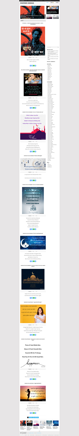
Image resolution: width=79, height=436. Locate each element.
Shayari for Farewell (50, 116)
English (30, 57)
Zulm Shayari (49, 160)
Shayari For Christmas (50, 107)
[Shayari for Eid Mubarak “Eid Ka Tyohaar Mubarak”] (49, 423)
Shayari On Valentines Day (51, 152)
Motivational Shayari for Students (52, 94)
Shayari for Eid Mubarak (51, 114)
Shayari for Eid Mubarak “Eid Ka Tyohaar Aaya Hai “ (32, 112)
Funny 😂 (52, 2)
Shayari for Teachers (50, 145)
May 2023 (49, 66)
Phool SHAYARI (50, 97)
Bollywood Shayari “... (31, 0)
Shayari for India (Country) (51, 124)
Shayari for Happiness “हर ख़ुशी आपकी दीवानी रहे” (33, 383)
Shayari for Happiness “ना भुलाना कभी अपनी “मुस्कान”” (33, 302)
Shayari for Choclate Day (51, 106)
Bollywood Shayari (50, 85)
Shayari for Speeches (50, 143)
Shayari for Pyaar (50, 140)
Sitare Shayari (49, 153)
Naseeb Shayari (50, 95)
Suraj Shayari (49, 154)
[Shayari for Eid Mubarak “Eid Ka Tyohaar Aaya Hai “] (36, 423)
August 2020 (49, 69)
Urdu (36, 57)
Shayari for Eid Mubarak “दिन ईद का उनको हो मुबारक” (33, 155)
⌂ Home (47, 2)
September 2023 (50, 65)
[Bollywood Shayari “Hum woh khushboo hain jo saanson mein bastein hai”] (30, 423)
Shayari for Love (50, 131)
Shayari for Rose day (50, 141)
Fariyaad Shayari (50, 87)
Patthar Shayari (50, 96)
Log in (48, 163)
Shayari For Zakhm (50, 151)
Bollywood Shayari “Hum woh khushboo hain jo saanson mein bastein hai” (33, 70)
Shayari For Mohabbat (50, 133)
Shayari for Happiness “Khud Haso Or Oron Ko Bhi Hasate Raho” (33, 340)
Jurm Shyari (49, 93)
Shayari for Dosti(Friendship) (51, 112)
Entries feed (49, 164)
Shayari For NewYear (50, 135)
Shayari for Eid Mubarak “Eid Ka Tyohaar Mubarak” (32, 184)
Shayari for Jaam (50, 125)
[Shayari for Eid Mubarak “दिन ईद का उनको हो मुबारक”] (43, 423)
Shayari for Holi (50, 121)
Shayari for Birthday (50, 103)
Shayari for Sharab (50, 142)
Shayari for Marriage (50, 132)
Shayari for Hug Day (50, 122)
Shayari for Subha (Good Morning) (52, 144)
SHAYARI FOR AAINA (50, 98)
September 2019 (50, 76)
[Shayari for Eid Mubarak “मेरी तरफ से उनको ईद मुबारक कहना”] (56, 423)
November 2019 (50, 74)
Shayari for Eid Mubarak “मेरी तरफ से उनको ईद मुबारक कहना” (33, 233)
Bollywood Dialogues (50, 84)
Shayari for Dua (50, 113)
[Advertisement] (53, 32)
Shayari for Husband (50, 123)
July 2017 (49, 78)
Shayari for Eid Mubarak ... (39, 0)
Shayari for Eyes (50, 115)
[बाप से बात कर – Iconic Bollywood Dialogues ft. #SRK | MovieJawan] (23, 423)
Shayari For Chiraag (50, 105)
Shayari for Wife (50, 150)
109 (34, 417)
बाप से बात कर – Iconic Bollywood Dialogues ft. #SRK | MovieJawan (33, 24)
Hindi (33, 57)
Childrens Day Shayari (50, 86)
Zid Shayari (49, 159)
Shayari (57, 2)
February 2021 (49, 67)
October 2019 (49, 75)
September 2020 (50, 68)
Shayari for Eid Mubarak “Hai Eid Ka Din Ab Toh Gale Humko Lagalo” (33, 266)
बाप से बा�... (26, 0)
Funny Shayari (49, 88)
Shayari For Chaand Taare (51, 104)
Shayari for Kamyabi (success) (51, 126)
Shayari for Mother (50, 134)
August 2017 (49, 77)
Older (37, 417)
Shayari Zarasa (27, 3)
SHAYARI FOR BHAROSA (51, 102)
